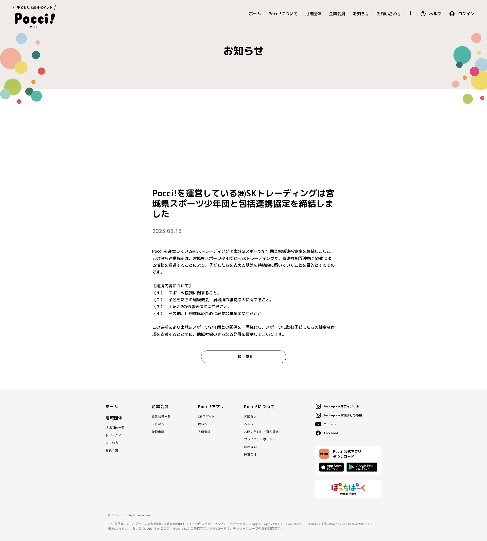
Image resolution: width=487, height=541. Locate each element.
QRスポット (206, 416)
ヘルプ (435, 14)
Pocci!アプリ (211, 407)
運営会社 (250, 454)
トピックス (113, 435)
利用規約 (250, 447)
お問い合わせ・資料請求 (261, 431)
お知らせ (361, 14)
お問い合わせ (389, 14)
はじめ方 (112, 442)
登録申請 (112, 450)
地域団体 (313, 14)
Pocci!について (283, 14)
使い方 (202, 424)
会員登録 (204, 431)
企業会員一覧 (161, 416)
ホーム (255, 14)
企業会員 (337, 14)
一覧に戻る (243, 356)
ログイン (466, 14)
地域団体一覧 (115, 427)
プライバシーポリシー (260, 439)
